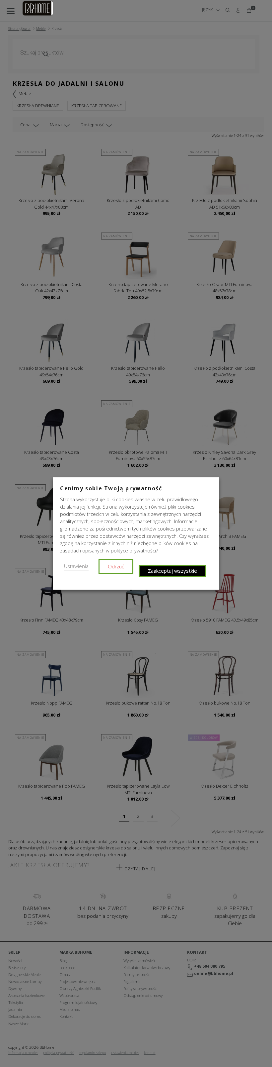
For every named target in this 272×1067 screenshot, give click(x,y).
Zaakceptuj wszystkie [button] (172, 570)
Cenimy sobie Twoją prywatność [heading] (111, 488)
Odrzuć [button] (116, 566)
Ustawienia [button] (76, 566)
